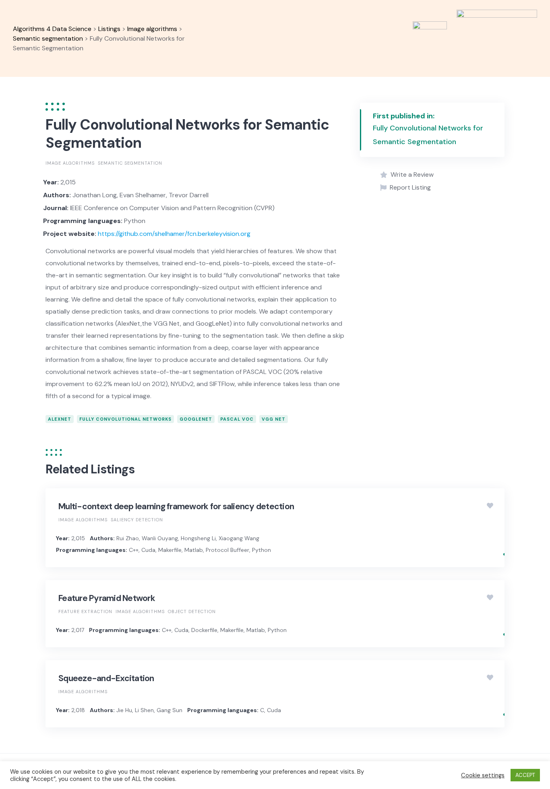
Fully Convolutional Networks (125, 419)
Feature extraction (85, 611)
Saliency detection (137, 520)
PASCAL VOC (237, 419)
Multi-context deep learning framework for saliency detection (176, 506)
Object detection (192, 611)
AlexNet (59, 419)
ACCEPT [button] (525, 775)
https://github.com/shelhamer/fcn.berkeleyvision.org (174, 233)
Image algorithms (70, 163)
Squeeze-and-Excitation (106, 678)
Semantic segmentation (130, 163)
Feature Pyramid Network (106, 598)
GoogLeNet (196, 419)
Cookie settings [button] (483, 775)
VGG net (273, 419)
